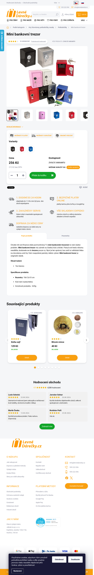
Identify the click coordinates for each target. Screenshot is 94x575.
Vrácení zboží (11, 510)
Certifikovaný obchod (43, 473)
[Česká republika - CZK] (76, 3)
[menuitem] (13, 20)
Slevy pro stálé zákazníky (15, 477)
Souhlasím (75, 559)
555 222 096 (74, 467)
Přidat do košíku (39, 175)
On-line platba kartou (43, 506)
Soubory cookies (12, 499)
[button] (35, 367)
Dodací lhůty (11, 473)
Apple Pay (39, 502)
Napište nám (40, 466)
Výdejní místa (11, 469)
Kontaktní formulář (76, 486)
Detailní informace (14, 127)
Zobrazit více (47, 426)
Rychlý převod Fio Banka (44, 495)
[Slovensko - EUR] (82, 3)
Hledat (57, 14)
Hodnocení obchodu (14, 3)
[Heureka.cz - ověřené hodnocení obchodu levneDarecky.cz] (48, 522)
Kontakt (38, 462)
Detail (27, 358)
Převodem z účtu (42, 492)
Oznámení (10, 502)
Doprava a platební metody (16, 466)
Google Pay (40, 499)
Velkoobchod (40, 469)
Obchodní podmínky (30, 3)
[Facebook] (66, 477)
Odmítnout (59, 559)
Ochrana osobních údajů (15, 495)
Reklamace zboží (12, 506)
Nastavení (17, 571)
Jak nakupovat (12, 462)
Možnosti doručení (44, 135)
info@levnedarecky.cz (77, 463)
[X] (71, 477)
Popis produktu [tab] (26, 236)
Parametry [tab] (65, 236)
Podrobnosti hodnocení (38, 41)
